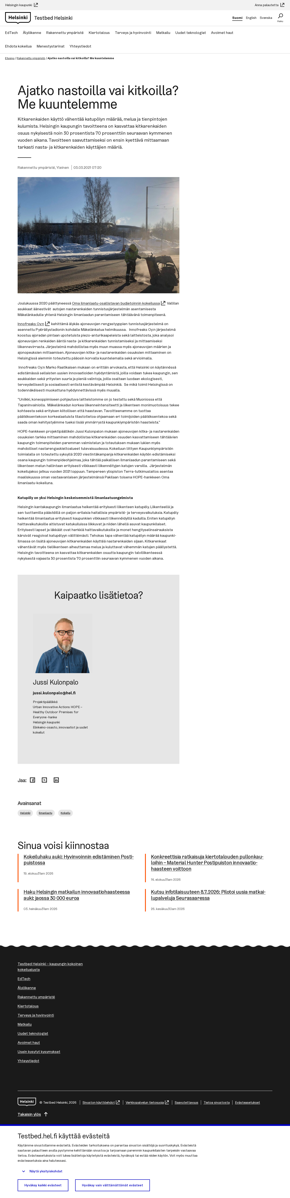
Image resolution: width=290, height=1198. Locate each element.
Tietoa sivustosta (217, 1102)
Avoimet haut (222, 32)
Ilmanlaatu (45, 813)
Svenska (266, 17)
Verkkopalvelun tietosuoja (145, 1102)
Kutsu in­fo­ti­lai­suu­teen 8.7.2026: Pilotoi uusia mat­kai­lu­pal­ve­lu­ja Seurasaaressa (208, 895)
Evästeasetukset (247, 1102)
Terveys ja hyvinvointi (133, 32)
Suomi (237, 17)
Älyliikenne (32, 32)
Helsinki (25, 813)
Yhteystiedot (80, 46)
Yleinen (62, 167)
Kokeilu (65, 813)
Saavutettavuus (186, 1102)
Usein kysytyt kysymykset (39, 1051)
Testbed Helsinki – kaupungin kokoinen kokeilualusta (50, 966)
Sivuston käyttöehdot (99, 1102)
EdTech (11, 32)
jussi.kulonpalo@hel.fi (54, 693)
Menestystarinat (51, 46)
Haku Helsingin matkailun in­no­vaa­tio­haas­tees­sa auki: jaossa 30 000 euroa (77, 895)
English (251, 17)
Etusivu (9, 58)
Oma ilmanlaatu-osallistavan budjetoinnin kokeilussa (116, 303)
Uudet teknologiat (190, 32)
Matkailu (163, 32)
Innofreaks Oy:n (31, 323)
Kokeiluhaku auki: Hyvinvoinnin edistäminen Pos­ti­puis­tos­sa (79, 860)
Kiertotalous (99, 32)
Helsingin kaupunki (19, 5)
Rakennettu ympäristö (65, 32)
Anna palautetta (267, 5)
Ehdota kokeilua (18, 46)
